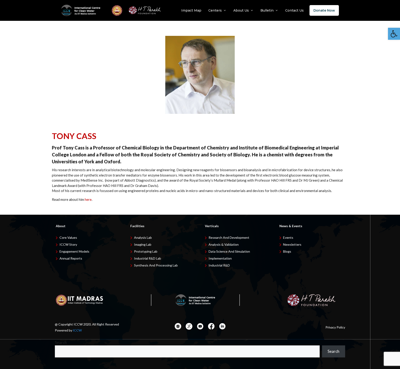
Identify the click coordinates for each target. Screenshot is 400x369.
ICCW (77, 330)
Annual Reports (70, 258)
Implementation (220, 258)
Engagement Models (74, 251)
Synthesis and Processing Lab (156, 265)
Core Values (68, 237)
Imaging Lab (142, 244)
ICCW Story (68, 244)
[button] (394, 34)
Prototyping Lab (145, 251)
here (88, 199)
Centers (215, 10)
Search (61, 342)
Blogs (287, 251)
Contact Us (294, 10)
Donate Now (324, 10)
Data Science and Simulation (229, 251)
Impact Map (191, 10)
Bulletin (267, 10)
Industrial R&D (219, 265)
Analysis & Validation (224, 244)
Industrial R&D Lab (147, 258)
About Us (241, 10)
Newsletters (292, 244)
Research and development (229, 237)
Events (288, 237)
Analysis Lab (143, 237)
